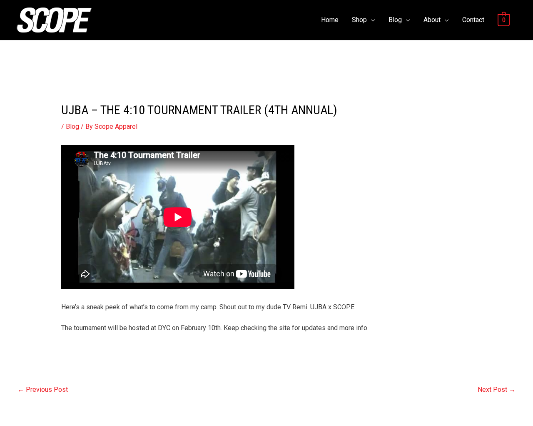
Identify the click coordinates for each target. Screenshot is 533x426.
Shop (359, 20)
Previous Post (42, 389)
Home (330, 20)
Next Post (497, 389)
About (432, 20)
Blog (395, 20)
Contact (473, 20)
